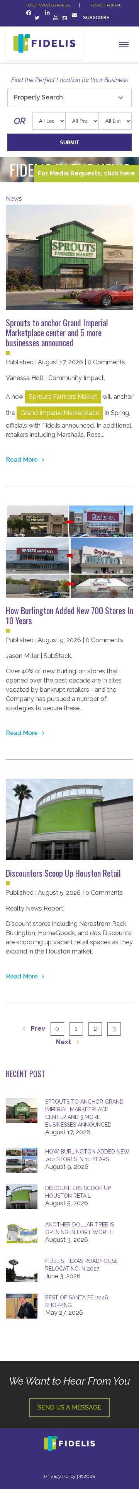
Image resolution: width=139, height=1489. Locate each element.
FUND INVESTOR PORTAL (48, 5)
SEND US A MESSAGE (69, 1407)
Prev (37, 1028)
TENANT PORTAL (105, 5)
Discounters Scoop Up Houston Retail (63, 873)
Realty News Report (34, 908)
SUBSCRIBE (96, 17)
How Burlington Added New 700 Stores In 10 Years (69, 615)
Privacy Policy (60, 1476)
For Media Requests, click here (86, 173)
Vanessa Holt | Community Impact (55, 378)
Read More (22, 459)
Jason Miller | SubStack (38, 655)
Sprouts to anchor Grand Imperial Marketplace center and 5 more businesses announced (57, 332)
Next (64, 1042)
